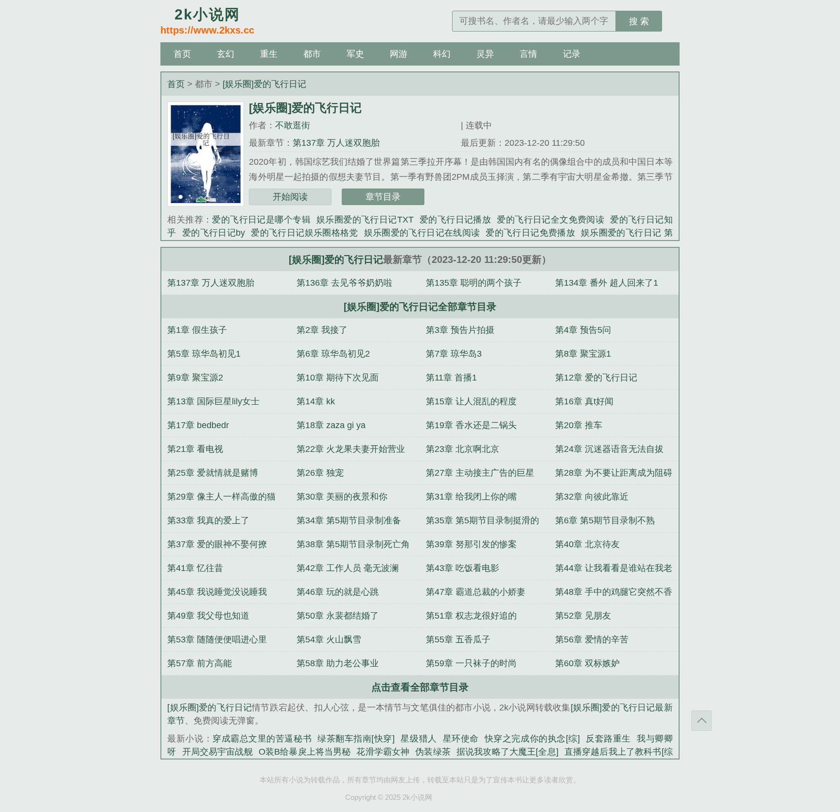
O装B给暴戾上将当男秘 (305, 752)
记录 (571, 54)
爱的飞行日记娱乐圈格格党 (304, 233)
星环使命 (461, 738)
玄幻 (225, 54)
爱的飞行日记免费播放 (530, 233)
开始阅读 (290, 197)
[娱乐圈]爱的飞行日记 (264, 84)
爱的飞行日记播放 (455, 220)
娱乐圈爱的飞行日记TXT (365, 220)
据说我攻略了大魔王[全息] (507, 752)
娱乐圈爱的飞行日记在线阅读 (422, 233)
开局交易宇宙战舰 (217, 752)
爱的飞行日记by (213, 233)
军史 (355, 54)
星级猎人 (419, 738)
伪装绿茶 (433, 752)
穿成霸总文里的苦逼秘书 (262, 738)
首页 (182, 54)
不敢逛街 (292, 125)
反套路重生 (608, 738)
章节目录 (383, 197)
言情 (528, 54)
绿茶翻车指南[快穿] (356, 738)
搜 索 (639, 21)
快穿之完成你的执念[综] (532, 738)
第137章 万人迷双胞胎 (336, 143)
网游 (398, 54)
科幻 (442, 54)
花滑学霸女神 (382, 752)
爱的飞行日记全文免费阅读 (550, 220)
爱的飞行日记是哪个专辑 (261, 220)
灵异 (485, 54)
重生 (269, 54)
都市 (312, 54)
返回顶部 (701, 720)
